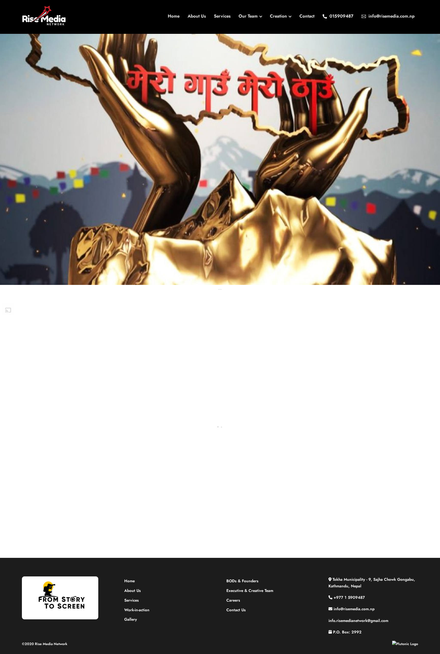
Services (222, 16)
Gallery (130, 619)
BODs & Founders (242, 581)
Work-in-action (136, 610)
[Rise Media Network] (44, 24)
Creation (278, 16)
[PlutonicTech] (405, 643)
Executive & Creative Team (249, 590)
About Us (197, 16)
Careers (233, 600)
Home (174, 16)
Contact (306, 16)
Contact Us (236, 610)
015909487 (340, 16)
